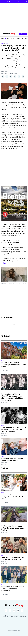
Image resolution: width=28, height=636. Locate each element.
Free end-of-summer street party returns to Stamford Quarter (12, 497)
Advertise (16, 615)
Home (2, 38)
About (10, 615)
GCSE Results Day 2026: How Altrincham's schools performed (12, 589)
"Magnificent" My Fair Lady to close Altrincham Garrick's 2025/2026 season (13, 429)
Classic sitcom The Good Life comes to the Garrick (12, 460)
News (7, 43)
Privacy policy (22, 616)
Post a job (5, 616)
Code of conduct (13, 616)
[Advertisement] (14, 17)
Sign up (6, 615)
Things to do (19, 38)
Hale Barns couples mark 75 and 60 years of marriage (12, 558)
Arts (2, 43)
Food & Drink (10, 38)
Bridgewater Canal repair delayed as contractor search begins (13, 528)
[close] (26, 2)
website (3, 263)
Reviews (3, 392)
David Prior (4, 71)
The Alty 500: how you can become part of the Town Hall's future (13, 365)
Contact (22, 615)
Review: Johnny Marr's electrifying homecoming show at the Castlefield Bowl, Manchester (13, 397)
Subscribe (22, 33)
